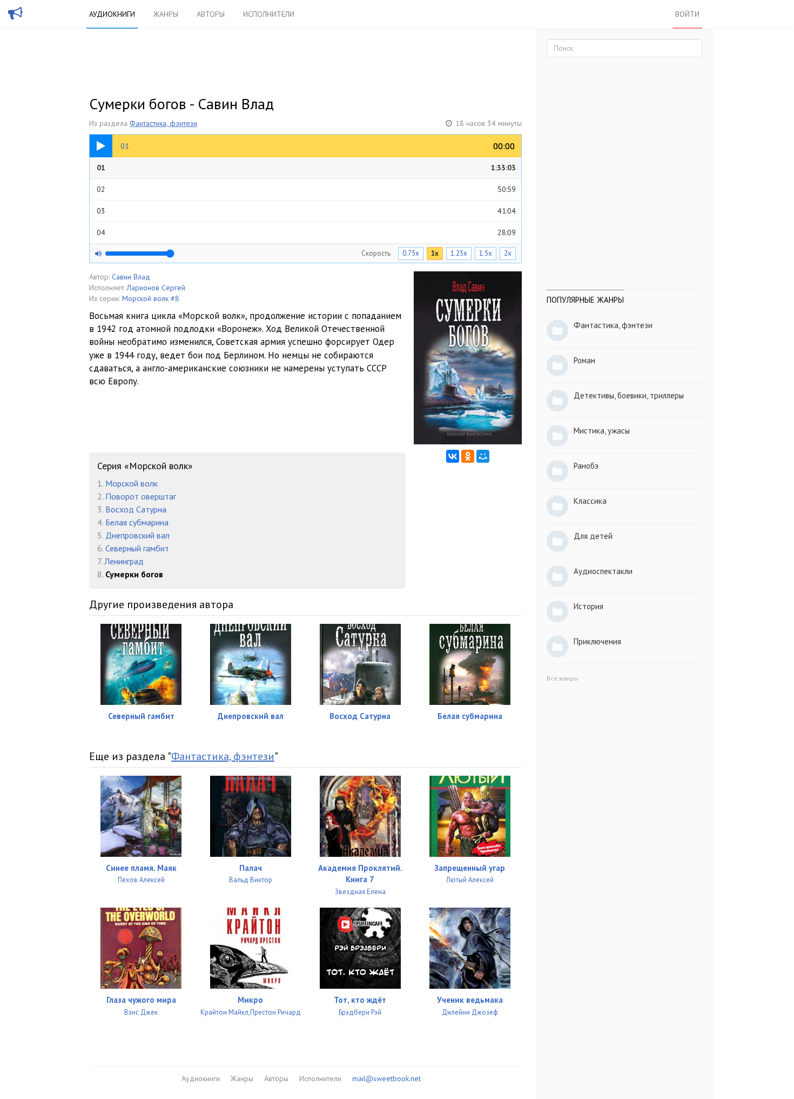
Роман (584, 360)
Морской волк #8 (150, 298)
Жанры (165, 14)
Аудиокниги (112, 14)
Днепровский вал (137, 535)
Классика (590, 501)
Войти (687, 14)
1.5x (485, 253)
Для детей (593, 536)
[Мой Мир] (482, 456)
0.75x (410, 253)
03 (306, 211)
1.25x (458, 253)
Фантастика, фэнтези (163, 123)
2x (508, 253)
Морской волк (131, 483)
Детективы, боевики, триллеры (629, 395)
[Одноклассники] (467, 456)
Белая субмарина (137, 522)
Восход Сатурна (135, 509)
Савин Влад (131, 277)
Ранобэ (586, 466)
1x (435, 253)
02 (306, 189)
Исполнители (268, 14)
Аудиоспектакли (603, 571)
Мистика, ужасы (602, 430)
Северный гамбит (137, 548)
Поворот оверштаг (140, 496)
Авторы (211, 14)
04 (306, 232)
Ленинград (124, 561)
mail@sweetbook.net (386, 1078)
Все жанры (562, 678)
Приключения (597, 641)
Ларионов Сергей (156, 287)
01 (306, 167)
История (588, 606)
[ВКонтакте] (452, 456)
